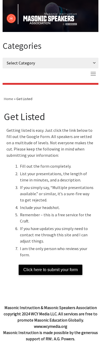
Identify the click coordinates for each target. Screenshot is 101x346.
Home (8, 98)
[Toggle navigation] (93, 73)
